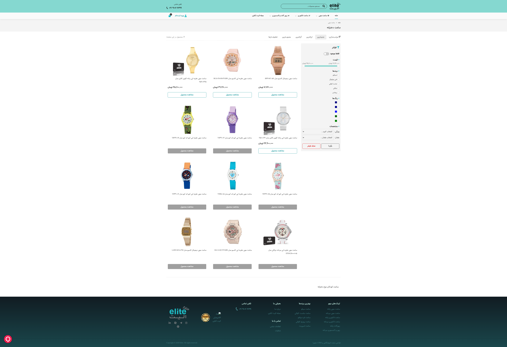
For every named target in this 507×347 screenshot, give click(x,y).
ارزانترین (309, 37)
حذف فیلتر (311, 146)
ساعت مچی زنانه (333, 309)
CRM (320, 343)
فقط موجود (334, 53)
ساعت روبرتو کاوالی (303, 321)
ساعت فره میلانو (304, 317)
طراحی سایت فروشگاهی (332, 342)
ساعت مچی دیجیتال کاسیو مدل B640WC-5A (281, 78)
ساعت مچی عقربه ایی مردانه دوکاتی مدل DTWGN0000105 (282, 252)
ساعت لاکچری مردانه (332, 321)
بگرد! (330, 146)
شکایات (278, 330)
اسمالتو (335, 75)
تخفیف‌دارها (273, 37)
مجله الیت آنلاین (274, 313)
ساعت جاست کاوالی (302, 313)
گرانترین (299, 37)
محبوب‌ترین (286, 37)
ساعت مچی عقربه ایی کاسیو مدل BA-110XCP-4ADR (233, 250)
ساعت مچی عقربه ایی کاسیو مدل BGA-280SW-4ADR (233, 78)
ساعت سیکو (305, 309)
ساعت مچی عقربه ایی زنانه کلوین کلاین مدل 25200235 (190, 80)
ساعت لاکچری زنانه (332, 317)
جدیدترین (320, 37)
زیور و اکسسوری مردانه (331, 330)
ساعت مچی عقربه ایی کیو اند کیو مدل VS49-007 (189, 194)
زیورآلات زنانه (335, 326)
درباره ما (277, 309)
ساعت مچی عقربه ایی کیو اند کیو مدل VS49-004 (235, 138)
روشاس (334, 92)
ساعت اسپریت (304, 326)
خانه (339, 23)
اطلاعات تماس (275, 326)
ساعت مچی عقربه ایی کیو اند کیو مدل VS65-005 (235, 194)
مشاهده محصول (277, 94)
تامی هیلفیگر (333, 79)
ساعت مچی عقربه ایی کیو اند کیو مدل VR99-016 (189, 138)
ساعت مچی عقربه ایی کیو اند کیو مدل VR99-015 (279, 194)
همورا (315, 342)
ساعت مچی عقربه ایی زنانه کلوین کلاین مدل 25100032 (278, 138)
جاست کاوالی (333, 84)
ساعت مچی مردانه (333, 313)
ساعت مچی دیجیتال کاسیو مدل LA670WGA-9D (189, 250)
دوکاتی (335, 88)
